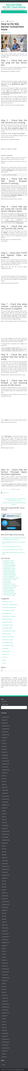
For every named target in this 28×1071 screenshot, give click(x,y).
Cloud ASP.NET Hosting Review (9, 607)
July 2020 (4, 846)
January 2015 (5, 1036)
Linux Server (4, 657)
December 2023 (5, 726)
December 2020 (5, 831)
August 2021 (5, 807)
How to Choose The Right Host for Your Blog (12, 549)
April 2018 (4, 922)
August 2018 (5, 910)
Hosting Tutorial (5, 492)
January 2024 (5, 723)
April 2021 (4, 819)
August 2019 (5, 878)
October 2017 (5, 939)
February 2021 (5, 825)
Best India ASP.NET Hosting (10, 593)
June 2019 (4, 884)
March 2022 (4, 787)
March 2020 (4, 857)
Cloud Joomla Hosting (7, 619)
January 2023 (5, 758)
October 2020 (5, 837)
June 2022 (4, 778)
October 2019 (5, 872)
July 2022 (4, 775)
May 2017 (4, 954)
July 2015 (4, 1018)
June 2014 (4, 1056)
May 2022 (4, 781)
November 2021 (5, 799)
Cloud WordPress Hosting (7, 645)
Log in (3, 1064)
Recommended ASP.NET (9, 567)
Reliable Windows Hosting (9, 568)
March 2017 (4, 960)
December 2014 (5, 1039)
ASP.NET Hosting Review (9, 590)
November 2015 (5, 1007)
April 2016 (4, 992)
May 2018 (4, 919)
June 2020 (4, 848)
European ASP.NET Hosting (10, 587)
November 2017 (5, 936)
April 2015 (4, 1027)
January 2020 (5, 863)
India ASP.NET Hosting (9, 591)
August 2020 (5, 843)
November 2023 (5, 728)
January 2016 (5, 1001)
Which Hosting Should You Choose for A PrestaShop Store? (13, 542)
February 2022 (5, 790)
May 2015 (4, 1024)
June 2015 (4, 1021)
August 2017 (5, 945)
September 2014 (5, 1048)
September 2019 (5, 875)
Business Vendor (7, 582)
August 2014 (5, 1051)
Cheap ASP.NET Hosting (9, 563)
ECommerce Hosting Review (10, 565)
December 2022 (5, 761)
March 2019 (4, 892)
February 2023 (5, 755)
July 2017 (4, 948)
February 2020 (5, 860)
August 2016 (5, 980)
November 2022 (5, 764)
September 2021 (5, 805)
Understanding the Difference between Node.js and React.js (13, 553)
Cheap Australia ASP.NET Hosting (11, 577)
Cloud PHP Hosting (6, 633)
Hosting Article (5, 648)
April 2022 (4, 784)
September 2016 (5, 977)
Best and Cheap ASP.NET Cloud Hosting (14, 5)
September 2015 (5, 1012)
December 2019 (5, 866)
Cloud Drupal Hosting (6, 613)
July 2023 (4, 740)
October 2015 (5, 1010)
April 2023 (4, 749)
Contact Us (4, 701)
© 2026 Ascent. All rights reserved (8, 1069)
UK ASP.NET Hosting (8, 588)
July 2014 (4, 1053)
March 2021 (4, 822)
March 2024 (4, 720)
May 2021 (4, 816)
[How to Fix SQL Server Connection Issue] (14, 43)
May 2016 (4, 989)
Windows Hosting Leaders (9, 573)
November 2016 (5, 971)
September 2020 (5, 840)
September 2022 (5, 769)
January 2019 (5, 898)
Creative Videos (7, 581)
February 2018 (5, 928)
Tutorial (3, 663)
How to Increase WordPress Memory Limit (11, 546)
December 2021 (5, 796)
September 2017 (5, 942)
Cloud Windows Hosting (7, 642)
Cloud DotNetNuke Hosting (8, 610)
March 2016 (4, 995)
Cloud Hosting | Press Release (8, 616)
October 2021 (5, 802)
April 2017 (4, 957)
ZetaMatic (22, 1069)
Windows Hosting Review (9, 576)
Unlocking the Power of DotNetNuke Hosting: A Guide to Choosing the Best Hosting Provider (14, 538)
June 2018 (4, 916)
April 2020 (4, 854)
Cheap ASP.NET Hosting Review (11, 585)
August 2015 (5, 1015)
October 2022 (5, 767)
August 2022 (5, 772)
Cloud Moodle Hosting (7, 628)
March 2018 (4, 925)
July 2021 (4, 810)
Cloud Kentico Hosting (7, 622)
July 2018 (4, 913)
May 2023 (4, 746)
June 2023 (4, 743)
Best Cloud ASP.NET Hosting (10, 579)
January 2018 (5, 930)
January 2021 (5, 828)
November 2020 (5, 834)
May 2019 (4, 887)
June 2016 (4, 986)
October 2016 (5, 974)
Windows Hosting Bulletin (9, 571)
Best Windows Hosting (9, 562)
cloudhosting (8, 32)
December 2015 (5, 1004)
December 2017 (5, 933)
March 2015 (4, 1030)
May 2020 (4, 851)
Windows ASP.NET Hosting (10, 574)
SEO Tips (4, 660)
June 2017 (4, 951)
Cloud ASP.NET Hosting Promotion (9, 604)
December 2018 (5, 901)
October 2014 (5, 1045)
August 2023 (5, 737)
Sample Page (5, 704)
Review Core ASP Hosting (9, 595)
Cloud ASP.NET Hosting (7, 601)
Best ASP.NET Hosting (9, 560)
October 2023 (5, 731)
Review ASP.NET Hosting (9, 570)
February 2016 (5, 998)
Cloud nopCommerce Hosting (8, 631)
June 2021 (4, 813)
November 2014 (5, 1042)
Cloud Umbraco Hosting (7, 639)
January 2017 (5, 966)
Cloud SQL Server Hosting (7, 636)
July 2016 (4, 983)
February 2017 (5, 963)
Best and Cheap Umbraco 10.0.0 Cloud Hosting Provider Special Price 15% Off (14, 499)
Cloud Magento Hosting (7, 625)
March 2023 (4, 752)
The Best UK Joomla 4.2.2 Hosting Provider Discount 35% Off (14, 503)
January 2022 (5, 793)
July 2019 (4, 881)
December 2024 (5, 717)
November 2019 (5, 869)
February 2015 (5, 1033)
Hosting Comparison (6, 651)
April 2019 (4, 890)
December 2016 (5, 969)
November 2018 (5, 904)
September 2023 (5, 734)
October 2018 (5, 907)
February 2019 (5, 895)
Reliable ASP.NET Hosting (9, 584)
